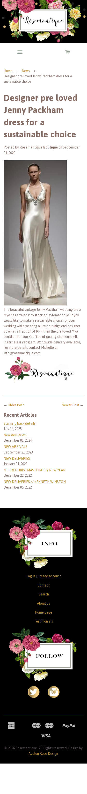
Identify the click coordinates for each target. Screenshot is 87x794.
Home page (43, 612)
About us (43, 603)
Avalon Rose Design (43, 754)
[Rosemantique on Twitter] (34, 697)
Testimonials (43, 621)
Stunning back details (20, 423)
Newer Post (70, 405)
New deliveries (15, 435)
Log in (30, 576)
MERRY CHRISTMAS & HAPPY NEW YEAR (34, 470)
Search (43, 594)
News (26, 71)
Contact (43, 585)
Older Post (16, 405)
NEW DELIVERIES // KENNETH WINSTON (35, 482)
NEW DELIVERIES (17, 458)
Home (8, 71)
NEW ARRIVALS (15, 447)
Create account (49, 576)
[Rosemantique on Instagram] (54, 697)
